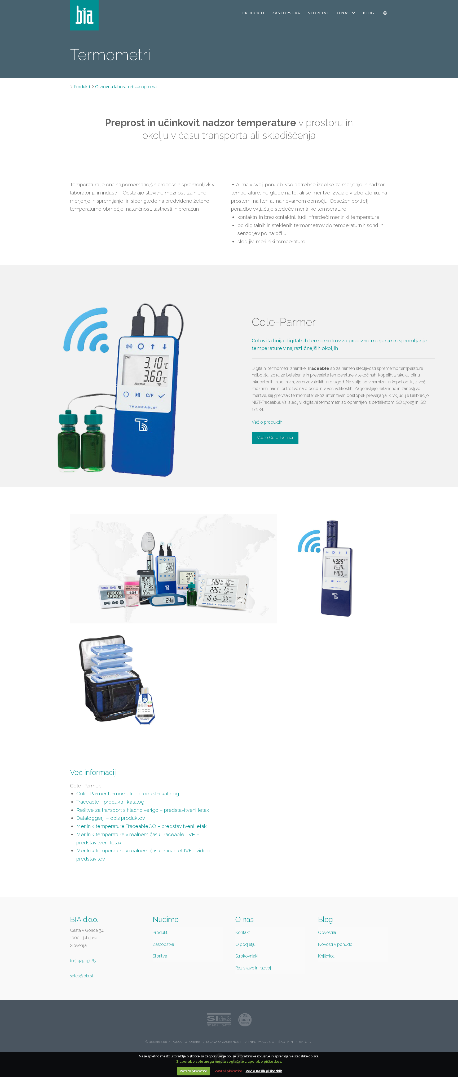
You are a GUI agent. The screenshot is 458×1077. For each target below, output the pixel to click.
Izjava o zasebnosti (224, 1042)
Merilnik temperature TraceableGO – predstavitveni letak (141, 826)
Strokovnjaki (246, 956)
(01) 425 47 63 (83, 960)
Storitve (160, 956)
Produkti (82, 86)
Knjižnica (326, 956)
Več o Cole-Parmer (275, 437)
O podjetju (245, 944)
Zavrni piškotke (228, 1071)
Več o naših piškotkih (264, 1071)
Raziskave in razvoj (253, 967)
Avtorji (305, 1042)
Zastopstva (163, 944)
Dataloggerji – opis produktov (110, 818)
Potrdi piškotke (193, 1071)
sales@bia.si (81, 975)
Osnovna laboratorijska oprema (126, 86)
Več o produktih (267, 422)
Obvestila (327, 932)
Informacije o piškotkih (270, 1042)
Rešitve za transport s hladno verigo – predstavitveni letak (142, 810)
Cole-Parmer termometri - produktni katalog (127, 793)
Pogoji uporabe (186, 1042)
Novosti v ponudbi (335, 944)
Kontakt (242, 932)
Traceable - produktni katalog (110, 802)
